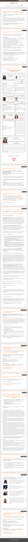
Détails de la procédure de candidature (8, 404)
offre (5, 467)
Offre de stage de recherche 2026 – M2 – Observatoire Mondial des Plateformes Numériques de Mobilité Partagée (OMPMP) (13, 348)
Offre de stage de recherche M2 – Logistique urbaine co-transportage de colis (14, 213)
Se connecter (16, 540)
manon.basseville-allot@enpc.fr (6, 200)
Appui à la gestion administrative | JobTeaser (8, 384)
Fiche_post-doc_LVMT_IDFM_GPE (14, 24)
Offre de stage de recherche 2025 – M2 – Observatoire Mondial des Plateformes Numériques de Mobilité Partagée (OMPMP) (13, 513)
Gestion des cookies (16, 539)
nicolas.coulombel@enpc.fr (19, 199)
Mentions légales (11, 539)
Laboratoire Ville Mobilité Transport (14, 3)
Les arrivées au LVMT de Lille (8, 476)
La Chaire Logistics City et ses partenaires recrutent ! (13, 457)
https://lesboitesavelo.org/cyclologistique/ (12, 250)
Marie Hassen (23, 350)
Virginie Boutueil (19, 350)
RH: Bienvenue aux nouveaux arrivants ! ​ (10, 68)
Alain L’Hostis (20, 400)
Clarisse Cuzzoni (5, 351)
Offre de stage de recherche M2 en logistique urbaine (13, 210)
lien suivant (14, 202)
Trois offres (5, 462)
